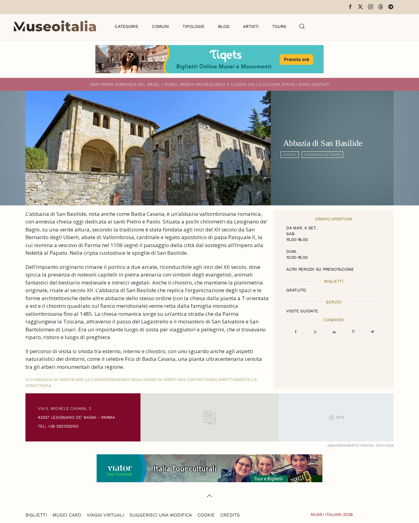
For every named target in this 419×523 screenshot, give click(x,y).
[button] (302, 26)
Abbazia (290, 155)
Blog (223, 26)
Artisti (251, 26)
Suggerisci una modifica (160, 515)
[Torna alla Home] (55, 26)
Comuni (160, 26)
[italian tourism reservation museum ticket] (209, 59)
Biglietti (36, 515)
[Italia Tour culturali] (209, 467)
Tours (279, 26)
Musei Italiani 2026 (332, 514)
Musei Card (66, 515)
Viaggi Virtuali (105, 515)
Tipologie (194, 26)
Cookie (206, 515)
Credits (230, 515)
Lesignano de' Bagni (322, 155)
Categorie (126, 26)
